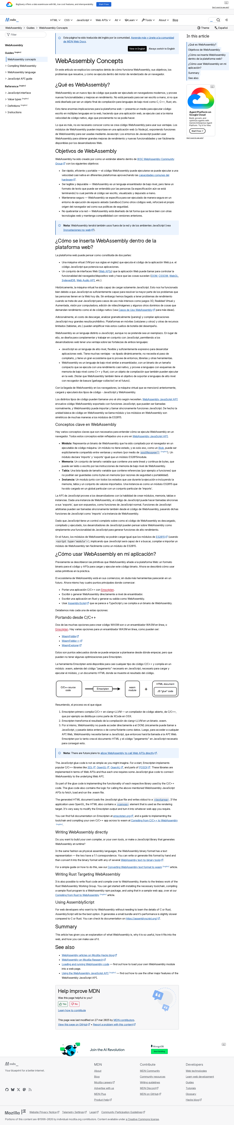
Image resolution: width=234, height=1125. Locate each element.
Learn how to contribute (72, 1010)
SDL (90, 767)
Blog (175, 20)
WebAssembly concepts (22, 59)
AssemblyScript (77, 603)
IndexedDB (68, 280)
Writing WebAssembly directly (81, 832)
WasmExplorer (70, 645)
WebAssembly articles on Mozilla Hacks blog (88, 955)
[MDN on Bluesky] (13, 1090)
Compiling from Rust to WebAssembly (77, 895)
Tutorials (191, 1088)
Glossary (191, 1094)
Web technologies (196, 1070)
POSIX (143, 767)
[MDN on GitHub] (7, 1090)
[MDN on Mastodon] (24, 1090)
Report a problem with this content (113, 1024)
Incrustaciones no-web (77, 230)
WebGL (173, 275)
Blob (161, 447)
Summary (193, 72)
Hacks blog (192, 1099)
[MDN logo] (11, 1064)
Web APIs (105, 271)
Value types (14, 99)
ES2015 (160, 536)
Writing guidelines (150, 1082)
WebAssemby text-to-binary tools (141, 860)
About (97, 1070)
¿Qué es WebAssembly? (202, 44)
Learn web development (200, 1076)
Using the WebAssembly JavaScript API (85, 973)
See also (193, 78)
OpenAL (115, 767)
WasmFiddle (69, 636)
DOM (154, 275)
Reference (11, 86)
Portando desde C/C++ (75, 617)
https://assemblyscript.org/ (141, 918)
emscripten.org (121, 816)
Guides (9, 53)
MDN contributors (124, 1020)
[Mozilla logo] (15, 1112)
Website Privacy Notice (43, 1112)
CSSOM (163, 275)
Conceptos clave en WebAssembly (85, 424)
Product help (101, 1099)
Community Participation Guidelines (121, 1112)
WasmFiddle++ (71, 640)
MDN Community (150, 1070)
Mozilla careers (103, 1082)
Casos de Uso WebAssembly (135, 309)
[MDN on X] (18, 1090)
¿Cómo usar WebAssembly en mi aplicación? (207, 65)
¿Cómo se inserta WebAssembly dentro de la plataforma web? (207, 56)
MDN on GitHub (149, 1094)
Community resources (152, 1076)
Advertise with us (104, 1088)
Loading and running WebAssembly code (85, 964)
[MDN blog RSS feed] (30, 1090)
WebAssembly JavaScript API (160, 399)
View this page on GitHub (72, 1024)
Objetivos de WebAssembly (204, 49)
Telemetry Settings (73, 1112)
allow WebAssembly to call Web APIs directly (127, 753)
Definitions (14, 105)
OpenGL (101, 767)
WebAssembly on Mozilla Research (82, 959)
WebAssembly (14, 45)
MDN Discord (148, 1088)
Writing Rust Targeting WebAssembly (87, 874)
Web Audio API (86, 280)
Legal (92, 1112)
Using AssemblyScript (74, 902)
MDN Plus (100, 1094)
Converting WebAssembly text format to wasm (135, 867)
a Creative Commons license (142, 1119)
